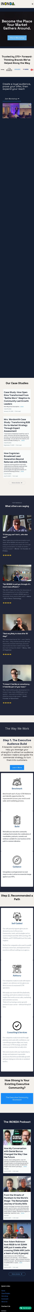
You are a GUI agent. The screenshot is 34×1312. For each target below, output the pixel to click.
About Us (4, 1302)
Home (3, 1291)
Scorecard (4, 1299)
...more (21, 406)
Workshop (4, 1296)
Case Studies (5, 1293)
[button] (32, 4)
